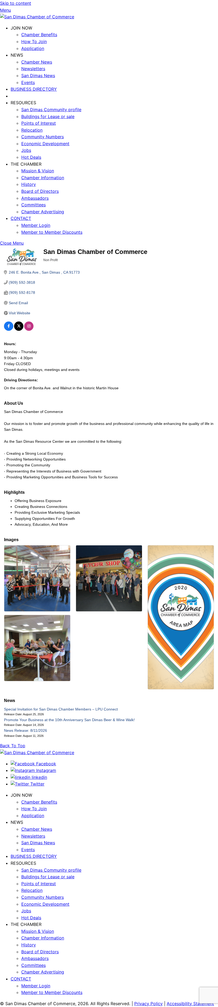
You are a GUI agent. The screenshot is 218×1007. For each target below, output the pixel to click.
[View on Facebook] (8, 329)
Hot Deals (31, 157)
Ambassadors (35, 198)
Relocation (32, 130)
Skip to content (15, 3)
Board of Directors (40, 191)
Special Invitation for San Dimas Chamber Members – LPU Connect (61, 709)
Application (32, 48)
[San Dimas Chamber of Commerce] (37, 16)
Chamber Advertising (42, 211)
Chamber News (36, 62)
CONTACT (21, 218)
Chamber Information (42, 177)
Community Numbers (42, 136)
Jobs (26, 150)
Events (28, 82)
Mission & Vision (37, 170)
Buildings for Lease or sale (47, 116)
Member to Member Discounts (51, 232)
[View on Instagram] (28, 329)
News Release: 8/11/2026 (25, 730)
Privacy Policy (148, 1003)
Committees (33, 204)
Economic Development (45, 143)
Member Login (35, 225)
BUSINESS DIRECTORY (34, 89)
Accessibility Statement (190, 1003)
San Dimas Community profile (51, 109)
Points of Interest (38, 123)
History (28, 184)
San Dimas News (38, 75)
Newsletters (33, 68)
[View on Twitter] (18, 329)
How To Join (34, 41)
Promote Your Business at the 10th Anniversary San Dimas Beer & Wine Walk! (69, 720)
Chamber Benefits (39, 34)
